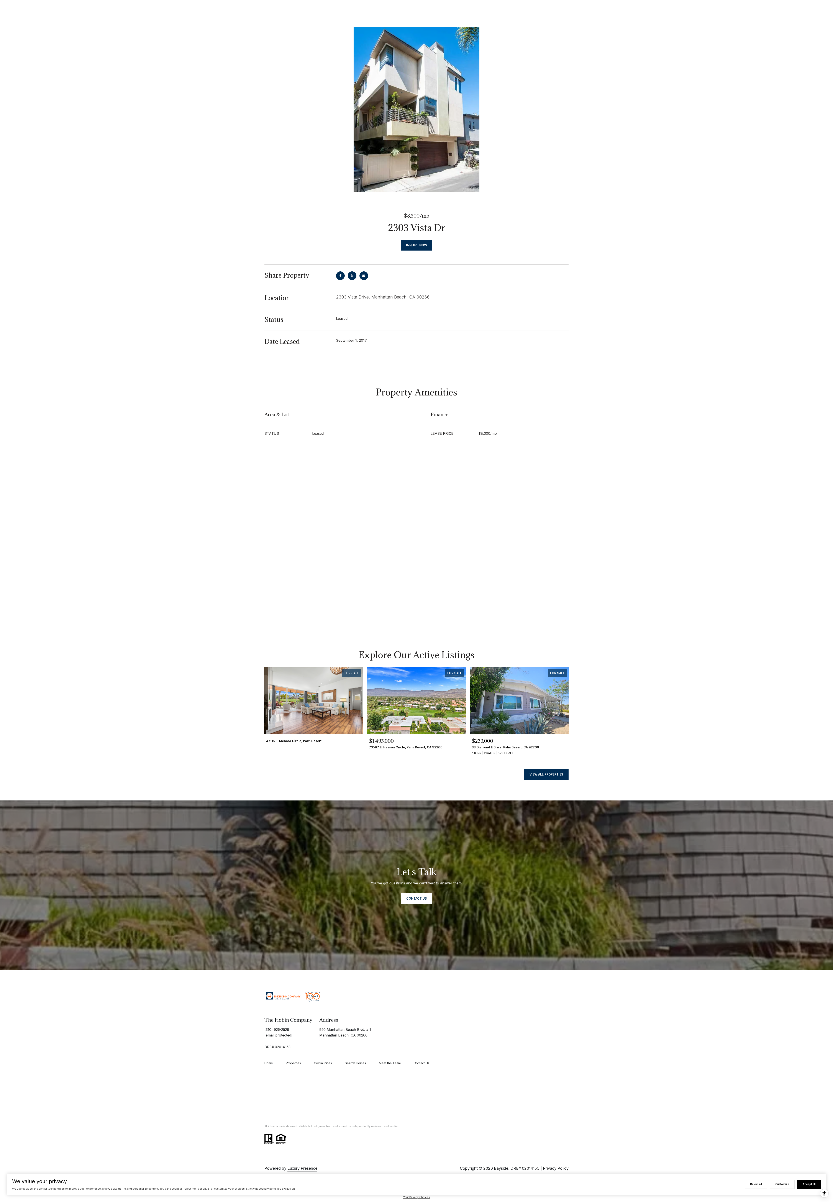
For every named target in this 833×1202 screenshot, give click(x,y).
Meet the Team (390, 1063)
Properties (293, 1063)
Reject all (756, 1184)
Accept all (809, 1184)
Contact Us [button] (416, 898)
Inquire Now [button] (416, 245)
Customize (782, 1184)
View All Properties (546, 774)
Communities (323, 1063)
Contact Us (421, 1063)
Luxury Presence (302, 1168)
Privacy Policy (556, 1168)
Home (268, 1063)
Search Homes (355, 1063)
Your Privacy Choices (416, 1197)
